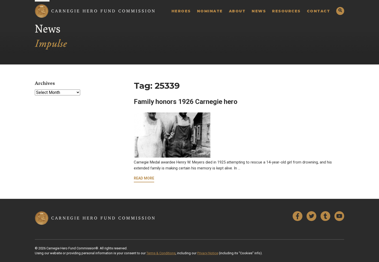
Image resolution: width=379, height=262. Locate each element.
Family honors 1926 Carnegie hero (185, 101)
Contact (318, 11)
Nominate (210, 11)
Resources (286, 11)
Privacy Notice (207, 253)
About (237, 11)
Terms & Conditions (161, 253)
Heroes (181, 11)
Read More (144, 178)
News (259, 11)
